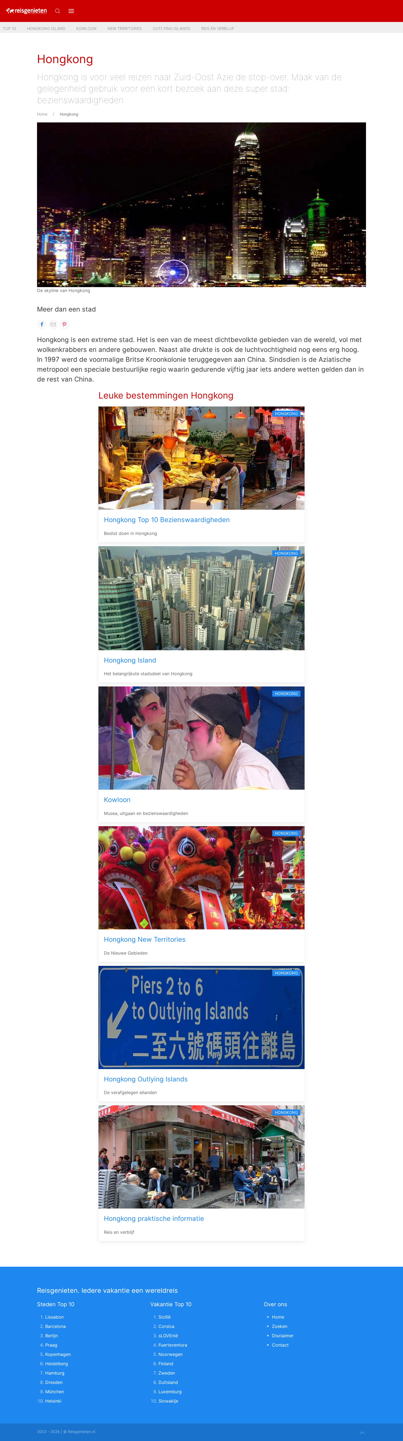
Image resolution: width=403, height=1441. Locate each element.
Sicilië (164, 1317)
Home (42, 114)
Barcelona (55, 1326)
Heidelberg (56, 1363)
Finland (165, 1363)
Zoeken (279, 1326)
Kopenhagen (58, 1354)
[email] (53, 324)
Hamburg (54, 1373)
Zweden (166, 1373)
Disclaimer (283, 1335)
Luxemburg (170, 1391)
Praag (51, 1345)
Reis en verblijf (217, 28)
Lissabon (54, 1317)
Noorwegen (170, 1354)
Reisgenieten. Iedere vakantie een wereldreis (107, 1290)
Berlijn (51, 1335)
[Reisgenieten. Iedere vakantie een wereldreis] (26, 11)
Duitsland (168, 1382)
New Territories (124, 28)
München (54, 1391)
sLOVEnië (168, 1335)
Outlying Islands (171, 28)
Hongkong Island (46, 28)
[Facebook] (42, 324)
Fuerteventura (172, 1345)
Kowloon (86, 28)
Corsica (166, 1326)
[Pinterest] (64, 324)
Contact (280, 1345)
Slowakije (168, 1401)
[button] (71, 11)
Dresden (54, 1382)
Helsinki (53, 1401)
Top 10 (9, 28)
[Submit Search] (57, 11)
